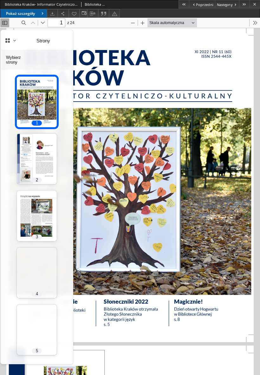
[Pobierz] (52, 13)
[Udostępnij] (63, 13)
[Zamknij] (255, 4)
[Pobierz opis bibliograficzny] (92, 13)
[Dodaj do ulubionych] (74, 13)
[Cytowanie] (103, 13)
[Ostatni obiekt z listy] (244, 4)
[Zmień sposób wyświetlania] (83, 13)
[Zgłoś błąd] (114, 13)
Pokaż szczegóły (20, 13)
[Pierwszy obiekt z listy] (184, 4)
